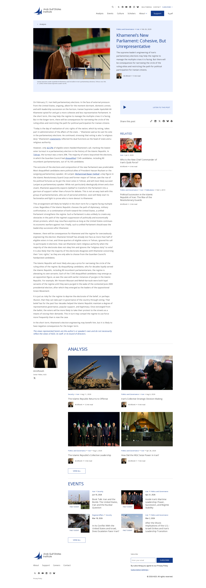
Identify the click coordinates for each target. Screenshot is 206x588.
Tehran (36, 154)
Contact (157, 7)
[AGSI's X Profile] (118, 7)
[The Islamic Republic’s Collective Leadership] (94, 429)
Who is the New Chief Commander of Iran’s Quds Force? (138, 161)
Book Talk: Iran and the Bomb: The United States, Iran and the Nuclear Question (105, 503)
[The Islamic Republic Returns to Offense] (94, 373)
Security (71, 394)
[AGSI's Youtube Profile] (126, 7)
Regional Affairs (98, 515)
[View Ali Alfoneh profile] (119, 76)
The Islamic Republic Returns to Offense (88, 398)
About (142, 13)
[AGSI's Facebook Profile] (122, 7)
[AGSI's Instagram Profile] (134, 7)
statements (55, 139)
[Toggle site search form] (113, 7)
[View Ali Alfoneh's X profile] (34, 378)
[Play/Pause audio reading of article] (125, 107)
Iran (137, 29)
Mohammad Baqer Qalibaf (87, 174)
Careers (56, 565)
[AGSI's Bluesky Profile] (137, 7)
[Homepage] (47, 10)
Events (110, 13)
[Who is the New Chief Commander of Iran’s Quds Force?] (131, 145)
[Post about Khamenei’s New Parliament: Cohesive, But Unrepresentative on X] (159, 121)
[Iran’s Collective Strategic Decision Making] (147, 373)
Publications (149, 190)
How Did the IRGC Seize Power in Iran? (140, 455)
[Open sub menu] (146, 13)
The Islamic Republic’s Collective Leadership (89, 455)
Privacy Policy (37, 578)
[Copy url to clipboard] (151, 121)
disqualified (70, 158)
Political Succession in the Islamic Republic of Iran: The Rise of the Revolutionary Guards (136, 197)
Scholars (132, 13)
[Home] (66, 555)
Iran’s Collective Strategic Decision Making (141, 398)
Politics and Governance (125, 29)
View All (77, 471)
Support (157, 13)
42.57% (50, 147)
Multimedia (147, 7)
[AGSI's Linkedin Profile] (130, 7)
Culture (120, 13)
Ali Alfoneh (127, 76)
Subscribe (166, 7)
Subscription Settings (139, 570)
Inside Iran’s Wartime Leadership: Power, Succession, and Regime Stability (157, 503)
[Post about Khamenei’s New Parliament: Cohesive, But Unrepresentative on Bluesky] (168, 121)
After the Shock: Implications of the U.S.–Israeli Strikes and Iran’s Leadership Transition (157, 527)
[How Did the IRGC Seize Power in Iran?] (147, 429)
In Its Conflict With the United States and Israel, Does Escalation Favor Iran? (105, 528)
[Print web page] (171, 121)
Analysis (99, 13)
